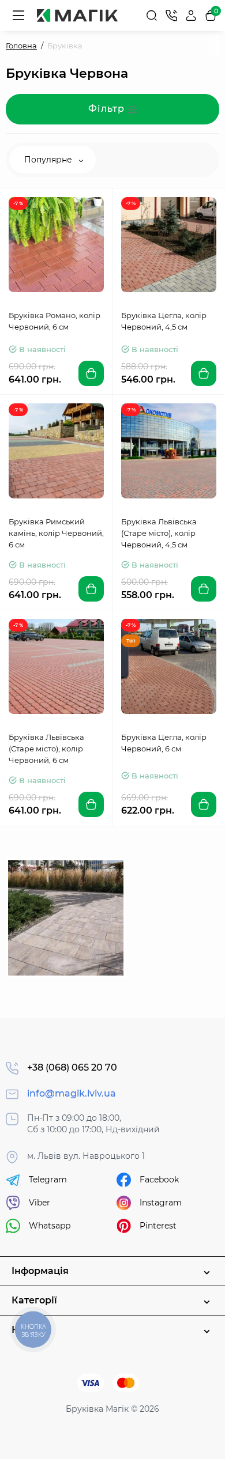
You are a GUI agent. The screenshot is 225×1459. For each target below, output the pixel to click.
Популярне (49, 159)
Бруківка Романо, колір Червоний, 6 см (54, 321)
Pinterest (158, 1225)
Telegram (48, 1179)
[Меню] (18, 15)
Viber (39, 1202)
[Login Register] (191, 15)
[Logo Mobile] (77, 15)
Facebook (159, 1179)
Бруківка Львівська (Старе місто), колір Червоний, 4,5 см (159, 533)
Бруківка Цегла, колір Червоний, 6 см (164, 742)
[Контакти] (171, 15)
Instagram (161, 1202)
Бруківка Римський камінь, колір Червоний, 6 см (56, 533)
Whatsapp (49, 1225)
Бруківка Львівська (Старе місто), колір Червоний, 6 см (46, 748)
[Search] (151, 15)
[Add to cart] (91, 373)
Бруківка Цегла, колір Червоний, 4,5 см (164, 321)
